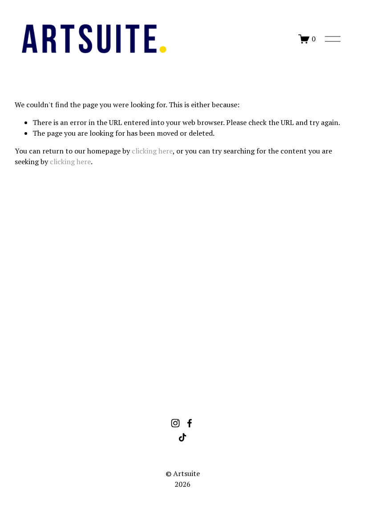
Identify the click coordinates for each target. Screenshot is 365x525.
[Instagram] (175, 423)
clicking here (152, 151)
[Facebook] (189, 423)
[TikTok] (182, 437)
